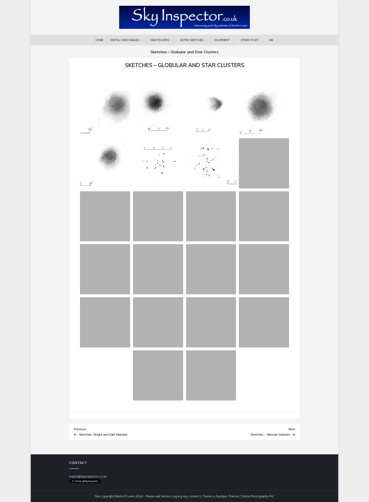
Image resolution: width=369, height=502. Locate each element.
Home (99, 40)
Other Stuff (250, 40)
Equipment (222, 40)
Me (271, 40)
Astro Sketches (192, 40)
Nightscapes (159, 40)
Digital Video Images (125, 40)
